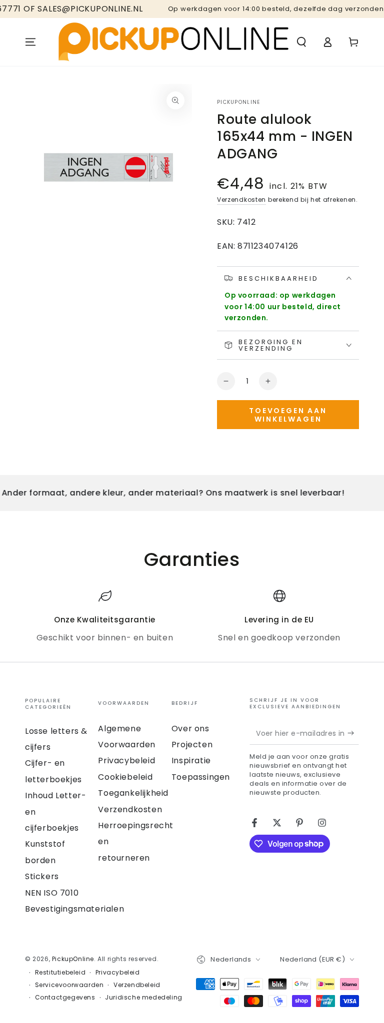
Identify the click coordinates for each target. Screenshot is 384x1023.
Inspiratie (191, 760)
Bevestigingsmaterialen (74, 909)
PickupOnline (238, 102)
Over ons (191, 728)
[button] (301, 42)
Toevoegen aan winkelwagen (287, 415)
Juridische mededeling (143, 998)
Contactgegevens (65, 998)
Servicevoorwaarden (69, 985)
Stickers (42, 876)
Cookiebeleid (125, 777)
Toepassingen (201, 777)
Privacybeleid (126, 760)
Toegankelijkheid (133, 793)
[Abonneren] (353, 733)
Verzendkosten (241, 199)
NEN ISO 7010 (51, 893)
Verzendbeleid (137, 985)
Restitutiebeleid (60, 973)
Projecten (192, 744)
